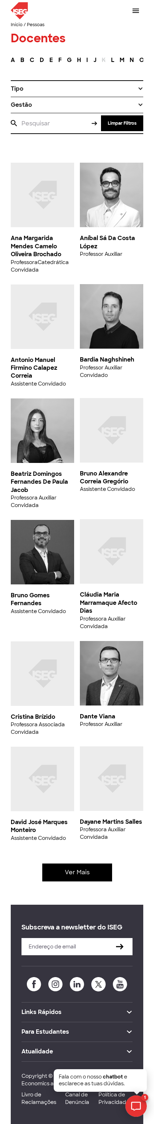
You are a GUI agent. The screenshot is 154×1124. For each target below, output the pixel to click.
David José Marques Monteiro (39, 826)
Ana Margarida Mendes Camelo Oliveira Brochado (36, 246)
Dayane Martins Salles (111, 822)
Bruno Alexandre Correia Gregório (104, 477)
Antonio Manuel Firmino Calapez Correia (34, 368)
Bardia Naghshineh (107, 359)
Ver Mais (77, 872)
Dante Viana (97, 716)
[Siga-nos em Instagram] (55, 984)
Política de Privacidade (113, 1098)
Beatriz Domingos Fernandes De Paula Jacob (39, 482)
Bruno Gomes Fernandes (30, 599)
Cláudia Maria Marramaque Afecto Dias (108, 602)
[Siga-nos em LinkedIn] (77, 984)
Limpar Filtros (122, 123)
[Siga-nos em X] (98, 984)
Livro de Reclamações (38, 1098)
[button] (77, 89)
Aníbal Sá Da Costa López (107, 242)
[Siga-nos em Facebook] (34, 984)
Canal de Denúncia (77, 1098)
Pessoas (35, 25)
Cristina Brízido (33, 717)
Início (17, 25)
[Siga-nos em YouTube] (120, 984)
